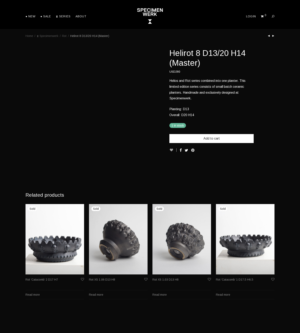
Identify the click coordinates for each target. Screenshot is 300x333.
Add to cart (211, 138)
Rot (64, 36)
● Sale (45, 16)
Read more (33, 294)
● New (31, 16)
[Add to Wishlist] (173, 150)
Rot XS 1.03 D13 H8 (165, 279)
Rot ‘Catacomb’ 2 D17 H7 (42, 279)
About (81, 16)
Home (29, 36)
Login (251, 16)
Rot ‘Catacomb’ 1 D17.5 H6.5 (234, 279)
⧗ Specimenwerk (47, 36)
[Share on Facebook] (181, 150)
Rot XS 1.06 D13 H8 (102, 279)
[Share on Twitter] (186, 150)
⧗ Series (63, 16)
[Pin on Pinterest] (193, 150)
